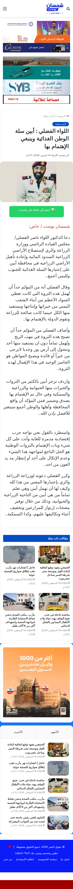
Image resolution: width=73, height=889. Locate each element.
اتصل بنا (65, 859)
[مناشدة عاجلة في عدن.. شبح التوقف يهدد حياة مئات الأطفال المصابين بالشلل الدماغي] (54, 602)
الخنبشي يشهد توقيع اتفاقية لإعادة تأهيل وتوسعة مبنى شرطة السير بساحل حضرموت (26, 748)
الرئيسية (62, 116)
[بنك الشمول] (36, 72)
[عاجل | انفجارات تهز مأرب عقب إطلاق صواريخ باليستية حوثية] (19, 555)
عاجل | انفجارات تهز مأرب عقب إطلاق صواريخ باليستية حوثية (19, 571)
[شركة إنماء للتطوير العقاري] (36, 61)
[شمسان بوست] (55, 8)
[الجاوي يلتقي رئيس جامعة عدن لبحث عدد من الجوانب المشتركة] (58, 822)
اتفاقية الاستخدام (25, 859)
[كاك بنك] (36, 47)
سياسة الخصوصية (47, 859)
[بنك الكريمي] (36, 27)
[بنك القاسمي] (36, 38)
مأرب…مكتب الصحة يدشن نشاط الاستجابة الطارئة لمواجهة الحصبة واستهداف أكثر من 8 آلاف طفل (26, 802)
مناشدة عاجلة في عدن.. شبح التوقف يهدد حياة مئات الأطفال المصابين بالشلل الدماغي (28, 784)
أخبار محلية (49, 116)
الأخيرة (18, 732)
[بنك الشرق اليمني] (36, 86)
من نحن (8, 859)
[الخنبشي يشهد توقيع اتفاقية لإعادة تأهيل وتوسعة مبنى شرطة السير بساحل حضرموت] (54, 555)
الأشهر (55, 732)
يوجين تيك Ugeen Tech (28, 853)
